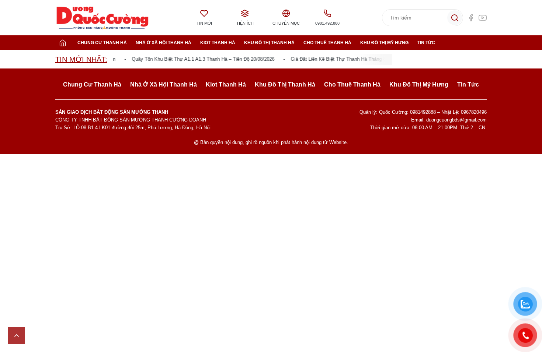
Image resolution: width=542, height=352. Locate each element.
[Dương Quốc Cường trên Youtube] (483, 18)
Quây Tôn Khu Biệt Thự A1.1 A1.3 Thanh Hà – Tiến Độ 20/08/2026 (199, 59)
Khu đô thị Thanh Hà (269, 42)
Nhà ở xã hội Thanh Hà (163, 42)
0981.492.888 (327, 23)
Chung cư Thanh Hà (102, 42)
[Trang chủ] (62, 42)
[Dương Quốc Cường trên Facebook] (471, 18)
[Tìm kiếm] (454, 17)
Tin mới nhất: (81, 59)
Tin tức (426, 42)
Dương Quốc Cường (102, 17)
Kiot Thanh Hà (217, 42)
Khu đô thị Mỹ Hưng (384, 42)
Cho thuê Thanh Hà (327, 42)
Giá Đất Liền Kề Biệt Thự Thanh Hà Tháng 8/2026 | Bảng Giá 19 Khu (360, 59)
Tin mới (204, 23)
